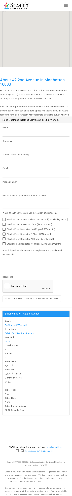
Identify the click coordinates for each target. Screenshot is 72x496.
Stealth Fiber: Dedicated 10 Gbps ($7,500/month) (30, 239)
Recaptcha (8, 277)
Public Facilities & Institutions (19, 333)
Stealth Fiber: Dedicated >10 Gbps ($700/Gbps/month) (33, 244)
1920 (7, 341)
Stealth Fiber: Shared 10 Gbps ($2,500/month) (29, 224)
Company (7, 141)
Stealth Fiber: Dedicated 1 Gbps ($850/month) (29, 234)
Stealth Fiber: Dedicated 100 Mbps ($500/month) (30, 229)
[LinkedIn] (17, 451)
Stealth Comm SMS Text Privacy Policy (40, 451)
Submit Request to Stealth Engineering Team (31, 298)
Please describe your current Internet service (24, 195)
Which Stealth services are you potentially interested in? (30, 213)
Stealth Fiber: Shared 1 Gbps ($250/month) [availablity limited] (37, 219)
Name (5, 127)
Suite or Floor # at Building (16, 154)
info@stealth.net (55, 447)
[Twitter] (22, 451)
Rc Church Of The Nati (16, 325)
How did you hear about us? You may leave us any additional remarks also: (32, 252)
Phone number (10, 182)
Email (5, 168)
